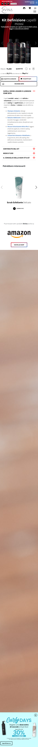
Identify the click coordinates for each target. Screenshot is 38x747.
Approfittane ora (6, 743)
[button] (36, 188)
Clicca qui (13, 3)
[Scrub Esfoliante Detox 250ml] (19, 186)
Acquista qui (27, 78)
